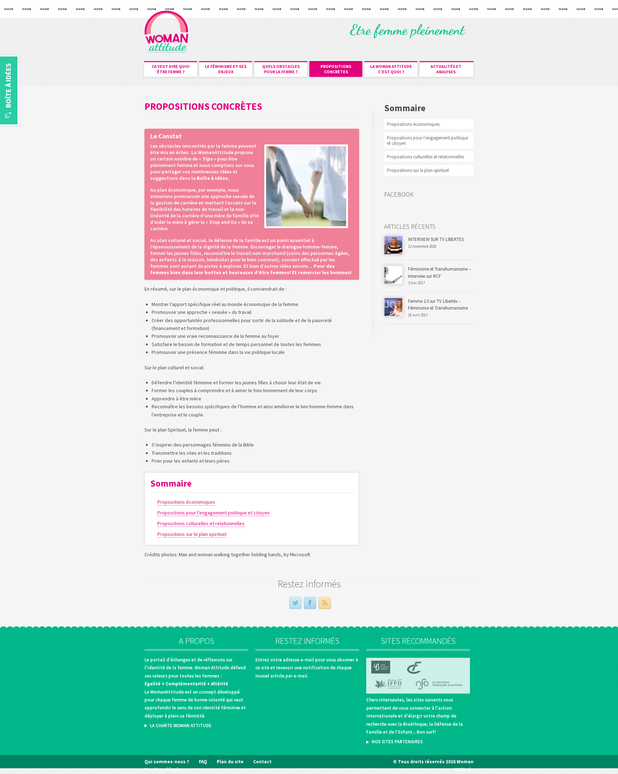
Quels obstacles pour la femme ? (281, 69)
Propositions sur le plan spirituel (191, 534)
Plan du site (230, 762)
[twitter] (295, 603)
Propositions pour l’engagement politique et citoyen (213, 512)
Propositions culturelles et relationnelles (201, 523)
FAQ (203, 762)
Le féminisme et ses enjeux (225, 69)
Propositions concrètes (335, 69)
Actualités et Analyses (446, 69)
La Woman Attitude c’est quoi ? (391, 69)
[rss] (324, 603)
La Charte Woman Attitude (180, 726)
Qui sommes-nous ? (166, 762)
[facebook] (310, 603)
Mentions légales (163, 769)
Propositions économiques (186, 502)
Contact (262, 762)
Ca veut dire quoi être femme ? (171, 69)
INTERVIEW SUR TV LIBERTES (436, 239)
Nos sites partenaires (397, 742)
